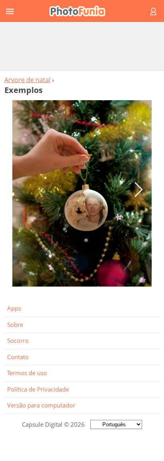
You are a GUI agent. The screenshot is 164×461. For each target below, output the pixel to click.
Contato (18, 357)
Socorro (18, 340)
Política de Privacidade (38, 389)
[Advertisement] (82, 46)
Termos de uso (27, 373)
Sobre (15, 324)
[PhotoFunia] (81, 11)
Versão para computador (41, 405)
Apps (14, 308)
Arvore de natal (27, 79)
